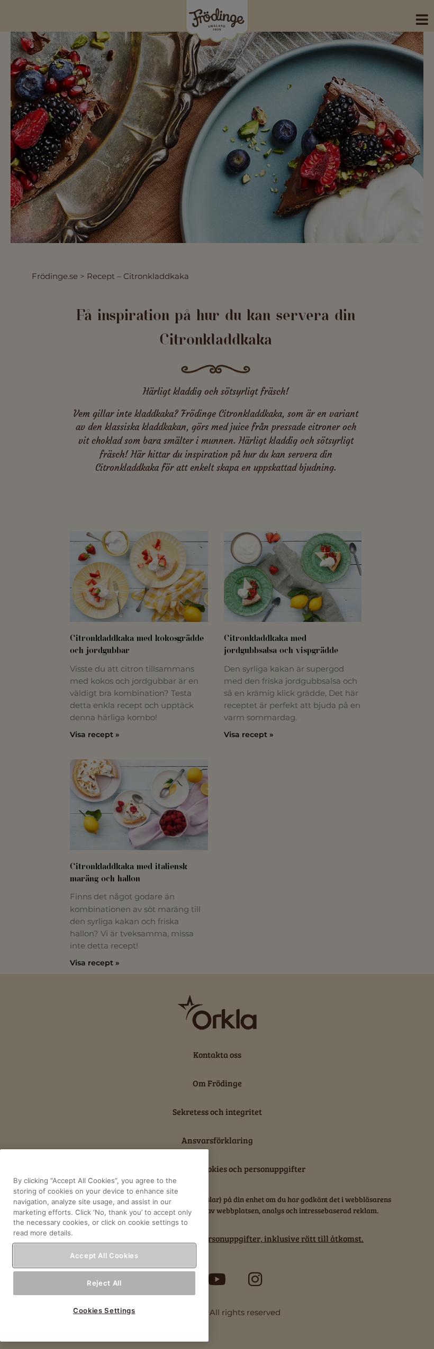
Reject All (104, 1283)
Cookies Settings (104, 1310)
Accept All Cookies (104, 1255)
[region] (104, 1245)
